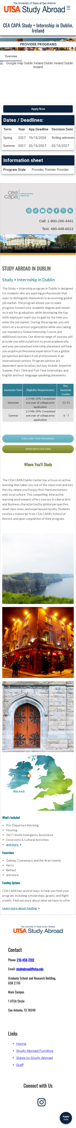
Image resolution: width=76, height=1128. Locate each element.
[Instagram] (41, 1103)
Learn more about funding (19, 908)
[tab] (11, 56)
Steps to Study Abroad (34, 1058)
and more (12, 844)
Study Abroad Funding (34, 1051)
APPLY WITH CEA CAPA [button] (38, 448)
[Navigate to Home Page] (34, 8)
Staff (20, 1065)
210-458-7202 (25, 959)
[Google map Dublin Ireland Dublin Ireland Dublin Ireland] (38, 80)
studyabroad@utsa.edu (29, 968)
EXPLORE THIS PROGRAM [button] (38, 438)
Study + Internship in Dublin (28, 279)
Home (21, 1044)
